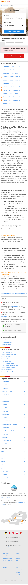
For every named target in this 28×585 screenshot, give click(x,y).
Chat (2, 458)
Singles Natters (5, 385)
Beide (2, 44)
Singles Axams (5, 427)
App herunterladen (13, 539)
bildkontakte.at (14, 306)
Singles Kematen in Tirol (7, 431)
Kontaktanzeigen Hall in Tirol (8, 354)
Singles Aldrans (5, 381)
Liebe (2, 451)
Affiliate (18, 558)
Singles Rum (4, 398)
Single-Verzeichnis (7, 558)
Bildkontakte (6, 553)
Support (5, 567)
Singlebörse (4, 474)
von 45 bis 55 (10, 73)
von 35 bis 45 (10, 70)
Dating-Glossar (6, 556)
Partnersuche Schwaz (6, 357)
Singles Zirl (4, 444)
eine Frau (20, 18)
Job (17, 556)
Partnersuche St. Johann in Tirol (9, 365)
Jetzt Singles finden (14, 31)
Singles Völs (4, 404)
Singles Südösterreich (6, 342)
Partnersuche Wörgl (6, 361)
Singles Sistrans (5, 401)
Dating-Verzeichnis (7, 560)
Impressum (6, 570)
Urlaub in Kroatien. (5, 497)
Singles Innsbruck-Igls (6, 391)
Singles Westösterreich (7, 340)
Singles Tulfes (4, 434)
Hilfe (17, 560)
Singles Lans (4, 388)
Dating (2, 465)
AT (1, 5)
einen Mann (10, 18)
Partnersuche (4, 471)
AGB (17, 567)
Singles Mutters (5, 394)
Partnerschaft (4, 478)
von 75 (9, 83)
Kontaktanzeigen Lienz (7, 359)
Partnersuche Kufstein (6, 369)
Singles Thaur (4, 411)
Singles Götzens (5, 414)
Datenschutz (19, 570)
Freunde (3, 461)
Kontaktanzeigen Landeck (7, 372)
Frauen (2, 455)
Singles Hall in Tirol (6, 421)
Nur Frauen (19, 44)
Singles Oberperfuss (6, 440)
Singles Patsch (5, 408)
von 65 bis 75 (10, 80)
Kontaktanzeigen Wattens (7, 363)
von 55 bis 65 (10, 76)
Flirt (2, 468)
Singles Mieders (5, 437)
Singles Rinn (4, 417)
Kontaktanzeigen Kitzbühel (8, 367)
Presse (17, 553)
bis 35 (8, 66)
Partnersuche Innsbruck (7, 352)
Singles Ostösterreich (6, 344)
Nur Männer (10, 44)
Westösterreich (6, 5)
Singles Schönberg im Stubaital (9, 424)
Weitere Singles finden (13, 56)
